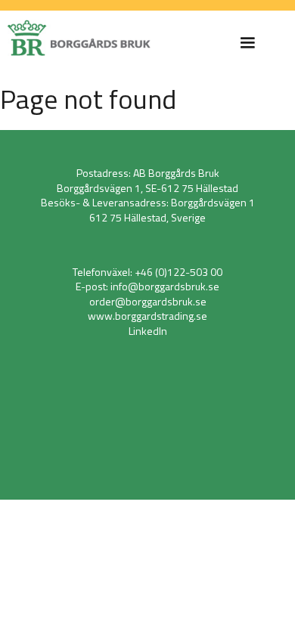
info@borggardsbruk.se (164, 286)
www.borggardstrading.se (147, 316)
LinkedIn (148, 331)
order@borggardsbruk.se (147, 301)
